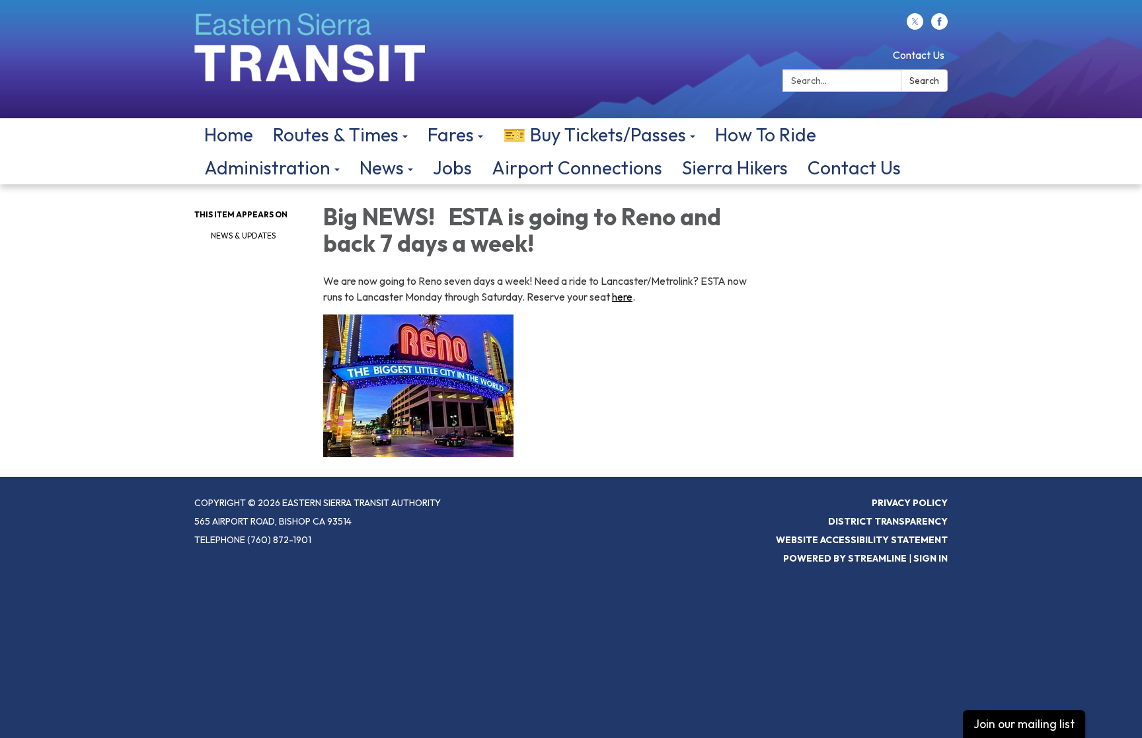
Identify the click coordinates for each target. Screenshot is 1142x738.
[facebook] (939, 25)
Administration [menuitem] (267, 167)
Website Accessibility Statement (862, 540)
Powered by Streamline (845, 558)
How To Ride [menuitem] (765, 134)
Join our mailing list (1024, 723)
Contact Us (918, 54)
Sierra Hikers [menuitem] (735, 167)
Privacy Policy (910, 503)
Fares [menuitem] (451, 134)
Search (924, 81)
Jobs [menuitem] (452, 167)
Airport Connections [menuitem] (577, 167)
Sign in (930, 558)
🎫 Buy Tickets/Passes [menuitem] (594, 134)
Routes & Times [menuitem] (336, 134)
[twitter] (915, 25)
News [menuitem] (382, 167)
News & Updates (243, 235)
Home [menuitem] (228, 134)
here (622, 296)
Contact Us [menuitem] (854, 167)
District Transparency (888, 521)
